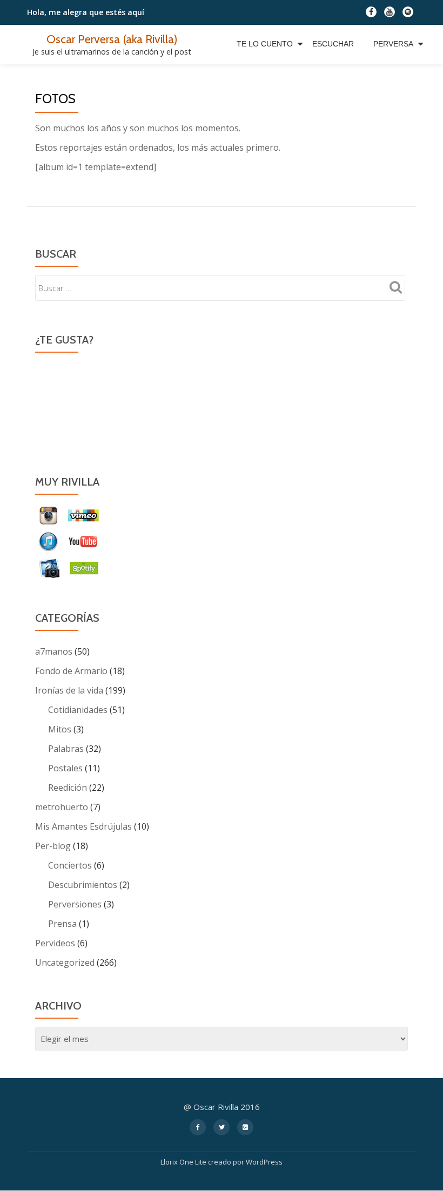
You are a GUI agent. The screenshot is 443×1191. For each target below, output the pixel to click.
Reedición (67, 787)
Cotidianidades (78, 710)
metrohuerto (61, 807)
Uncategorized (65, 962)
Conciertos (70, 865)
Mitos (59, 729)
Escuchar (333, 43)
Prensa (62, 924)
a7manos (53, 651)
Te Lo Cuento (265, 43)
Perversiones (75, 904)
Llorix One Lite (184, 1162)
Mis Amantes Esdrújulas (83, 826)
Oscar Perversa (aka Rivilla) (111, 39)
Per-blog (53, 846)
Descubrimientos (82, 885)
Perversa (393, 43)
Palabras (66, 749)
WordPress (264, 1162)
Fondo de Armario (71, 671)
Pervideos (55, 943)
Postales (65, 768)
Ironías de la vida (69, 690)
